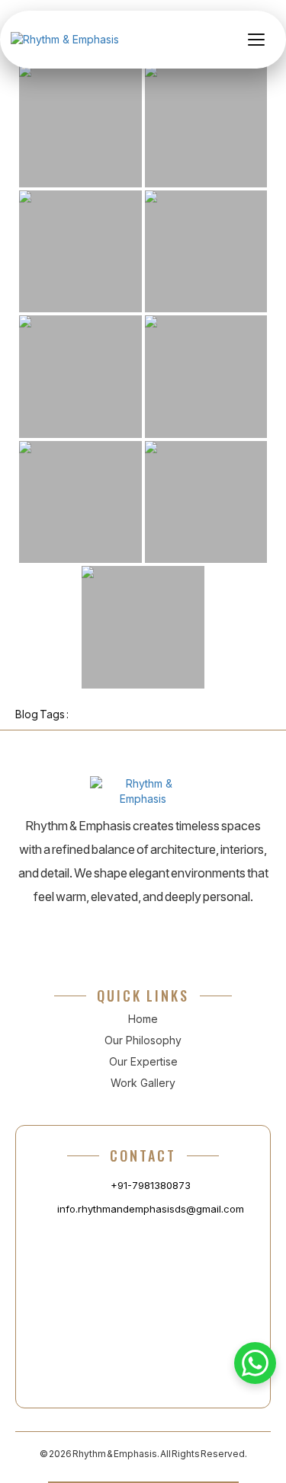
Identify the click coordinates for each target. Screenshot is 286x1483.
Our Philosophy (143, 1040)
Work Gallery (143, 1082)
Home (143, 1018)
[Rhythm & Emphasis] (65, 39)
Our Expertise (143, 1061)
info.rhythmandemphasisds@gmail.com (150, 1209)
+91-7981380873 (151, 1185)
